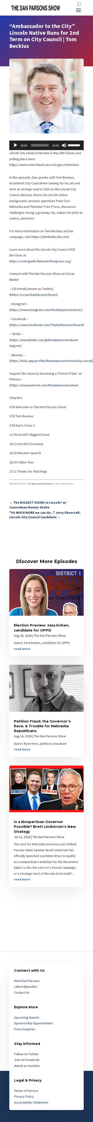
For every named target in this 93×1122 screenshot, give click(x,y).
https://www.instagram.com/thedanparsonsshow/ (46, 310)
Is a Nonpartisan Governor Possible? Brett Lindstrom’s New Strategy (45, 827)
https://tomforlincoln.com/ (50, 237)
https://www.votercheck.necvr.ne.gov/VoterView (44, 165)
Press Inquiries (24, 1029)
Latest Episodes (25, 986)
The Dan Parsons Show (50, 635)
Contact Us (22, 992)
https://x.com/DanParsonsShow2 (33, 295)
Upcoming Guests (26, 1017)
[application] (46, 145)
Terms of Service (26, 1090)
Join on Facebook (26, 1060)
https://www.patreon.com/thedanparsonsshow (44, 385)
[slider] (74, 145)
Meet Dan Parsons (27, 981)
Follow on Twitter (26, 1054)
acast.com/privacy (41, 483)
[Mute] (64, 145)
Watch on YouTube (27, 1066)
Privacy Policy (24, 1096)
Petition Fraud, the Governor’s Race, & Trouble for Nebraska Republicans (42, 726)
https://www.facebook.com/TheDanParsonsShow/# (46, 325)
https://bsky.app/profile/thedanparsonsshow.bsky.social (51, 361)
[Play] (15, 145)
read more (22, 649)
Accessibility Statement (31, 1102)
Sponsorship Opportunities (33, 1023)
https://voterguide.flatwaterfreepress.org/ (40, 261)
